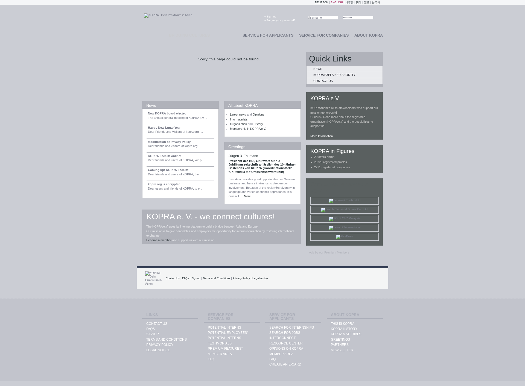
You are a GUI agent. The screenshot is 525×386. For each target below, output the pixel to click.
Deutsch (321, 2)
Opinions (258, 114)
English (337, 2)
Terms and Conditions (216, 278)
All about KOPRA (243, 105)
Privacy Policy (241, 278)
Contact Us (323, 80)
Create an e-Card (285, 364)
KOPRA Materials (346, 334)
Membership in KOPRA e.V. (248, 128)
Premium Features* (225, 348)
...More (246, 196)
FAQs (185, 278)
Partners (340, 345)
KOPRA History (344, 329)
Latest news (238, 114)
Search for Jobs (284, 333)
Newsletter (342, 350)
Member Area (220, 354)
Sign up (271, 16)
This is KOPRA (342, 324)
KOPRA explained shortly (334, 74)
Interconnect (282, 338)
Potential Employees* (228, 333)
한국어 (376, 2)
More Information (321, 136)
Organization (238, 124)
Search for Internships (291, 327)
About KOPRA (368, 35)
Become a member (158, 240)
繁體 (366, 2)
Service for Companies (324, 35)
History (258, 124)
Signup (195, 278)
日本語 (349, 2)
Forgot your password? (281, 20)
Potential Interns (224, 327)
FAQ (211, 359)
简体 (358, 2)
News (151, 105)
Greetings (236, 147)
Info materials (239, 119)
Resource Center (286, 343)
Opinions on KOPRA (286, 348)
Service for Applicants (268, 35)
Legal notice (260, 278)
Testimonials (220, 343)
